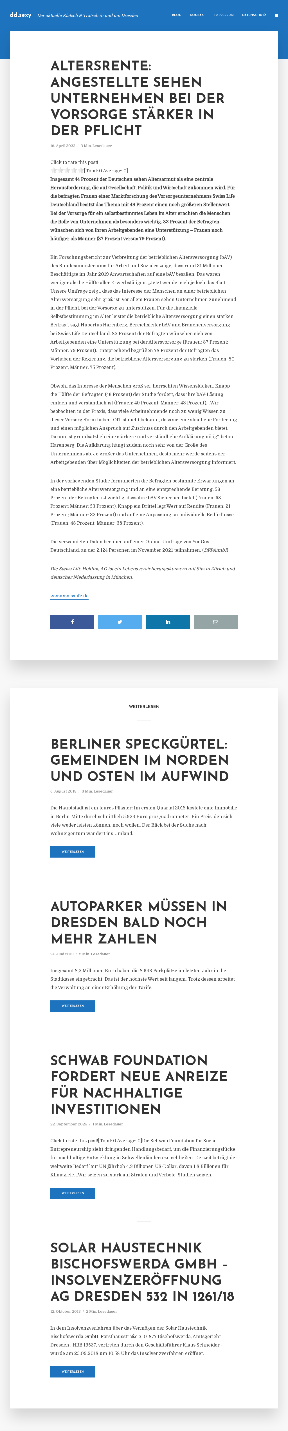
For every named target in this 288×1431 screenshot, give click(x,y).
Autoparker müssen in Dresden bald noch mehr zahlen (138, 924)
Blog (176, 15)
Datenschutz (254, 15)
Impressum (224, 15)
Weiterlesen (73, 852)
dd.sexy (20, 15)
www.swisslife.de (69, 595)
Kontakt (198, 15)
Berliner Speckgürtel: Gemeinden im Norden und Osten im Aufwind (139, 761)
